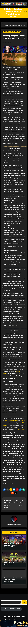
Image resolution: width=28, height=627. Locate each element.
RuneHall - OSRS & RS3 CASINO (11, 609)
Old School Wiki (19, 429)
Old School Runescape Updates (11, 31)
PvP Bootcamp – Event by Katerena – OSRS (12, 561)
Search (24, 602)
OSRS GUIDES (15, 524)
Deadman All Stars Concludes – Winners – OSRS (13, 578)
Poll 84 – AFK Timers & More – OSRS (19, 503)
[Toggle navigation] (2, 13)
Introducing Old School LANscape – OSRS (11, 544)
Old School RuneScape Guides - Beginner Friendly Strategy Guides (13, 13)
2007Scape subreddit (11, 420)
